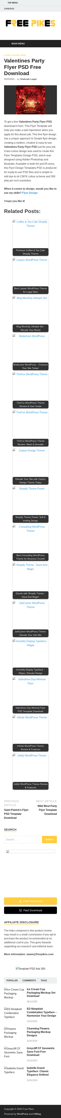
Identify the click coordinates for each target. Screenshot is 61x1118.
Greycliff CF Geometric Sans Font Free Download (41, 1052)
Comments (29, 980)
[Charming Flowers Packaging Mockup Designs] (14, 1028)
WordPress (22, 1114)
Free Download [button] (32, 901)
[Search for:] (30, 839)
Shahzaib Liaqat (28, 79)
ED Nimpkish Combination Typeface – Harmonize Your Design (42, 1012)
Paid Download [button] (32, 910)
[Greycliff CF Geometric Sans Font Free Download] (14, 1048)
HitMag (37, 1114)
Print (23, 55)
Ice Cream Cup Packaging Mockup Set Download (41, 993)
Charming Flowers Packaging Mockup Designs (39, 1032)
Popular (12, 980)
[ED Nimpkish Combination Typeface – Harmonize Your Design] (14, 1009)
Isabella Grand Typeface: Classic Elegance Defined (38, 1071)
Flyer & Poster (11, 55)
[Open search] (52, 44)
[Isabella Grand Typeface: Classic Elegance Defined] (14, 1068)
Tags (44, 980)
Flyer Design (30, 192)
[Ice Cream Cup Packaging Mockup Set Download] (14, 989)
